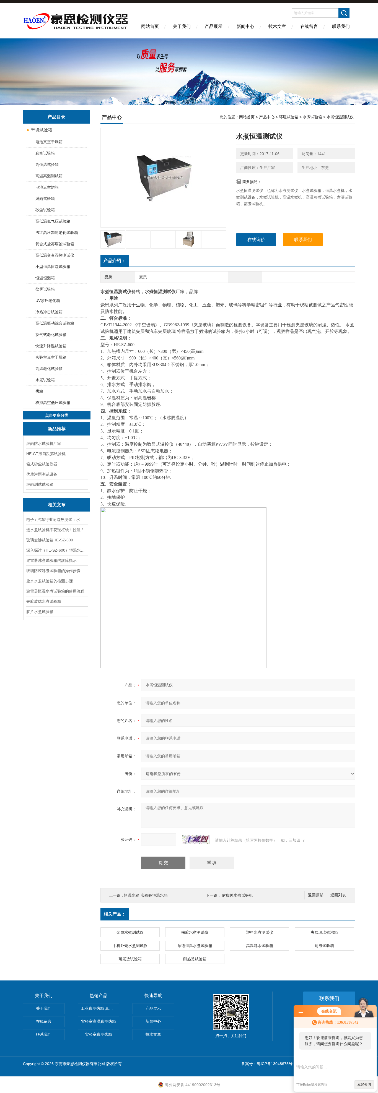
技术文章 (277, 26)
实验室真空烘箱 (98, 1034)
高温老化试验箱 (49, 368)
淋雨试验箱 (45, 198)
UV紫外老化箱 (47, 300)
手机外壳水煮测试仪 (130, 945)
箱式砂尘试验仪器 (41, 464)
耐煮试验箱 (324, 945)
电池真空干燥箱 (49, 142)
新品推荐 (57, 428)
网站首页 (150, 26)
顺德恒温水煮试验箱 (194, 945)
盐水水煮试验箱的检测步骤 (49, 581)
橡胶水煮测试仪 (194, 932)
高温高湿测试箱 (49, 176)
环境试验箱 (41, 129)
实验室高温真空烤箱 (98, 1021)
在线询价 (256, 239)
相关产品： (114, 914)
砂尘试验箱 (45, 210)
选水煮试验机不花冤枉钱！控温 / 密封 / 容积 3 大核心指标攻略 (56, 530)
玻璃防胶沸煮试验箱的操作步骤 (53, 570)
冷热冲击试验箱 (49, 312)
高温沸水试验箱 (259, 945)
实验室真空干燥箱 (50, 357)
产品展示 (213, 26)
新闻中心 (245, 26)
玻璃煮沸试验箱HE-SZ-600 (49, 540)
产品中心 (267, 117)
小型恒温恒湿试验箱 (52, 266)
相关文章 (57, 504)
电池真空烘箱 (47, 187)
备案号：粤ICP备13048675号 (266, 1063)
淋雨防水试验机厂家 (43, 443)
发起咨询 (364, 1084)
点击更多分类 (56, 415)
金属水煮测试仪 (130, 932)
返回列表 (338, 895)
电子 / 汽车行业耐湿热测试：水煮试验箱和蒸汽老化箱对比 (56, 519)
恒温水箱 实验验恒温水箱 (146, 895)
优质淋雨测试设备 (41, 474)
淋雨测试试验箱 (39, 484)
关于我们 (182, 26)
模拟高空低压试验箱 (52, 402)
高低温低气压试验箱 (52, 221)
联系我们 (341, 26)
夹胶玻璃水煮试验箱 (43, 601)
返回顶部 (315, 895)
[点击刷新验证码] (195, 839)
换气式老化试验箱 (50, 334)
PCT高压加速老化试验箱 (56, 232)
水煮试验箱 (45, 380)
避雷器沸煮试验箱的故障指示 (51, 560)
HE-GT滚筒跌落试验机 (46, 454)
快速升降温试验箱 (50, 346)
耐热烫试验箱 (194, 959)
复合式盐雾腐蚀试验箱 (54, 244)
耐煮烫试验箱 (130, 959)
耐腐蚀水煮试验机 (237, 895)
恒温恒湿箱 (45, 278)
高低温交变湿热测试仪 (54, 255)
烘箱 (39, 391)
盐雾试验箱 (45, 289)
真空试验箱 (45, 153)
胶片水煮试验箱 (39, 611)
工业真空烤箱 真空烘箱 (100, 1008)
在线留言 (309, 26)
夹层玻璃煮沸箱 (324, 932)
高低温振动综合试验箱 (54, 323)
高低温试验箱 (47, 164)
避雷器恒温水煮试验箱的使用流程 (55, 591)
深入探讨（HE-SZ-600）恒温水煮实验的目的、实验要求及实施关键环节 (56, 550)
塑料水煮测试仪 (259, 932)
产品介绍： (114, 260)
